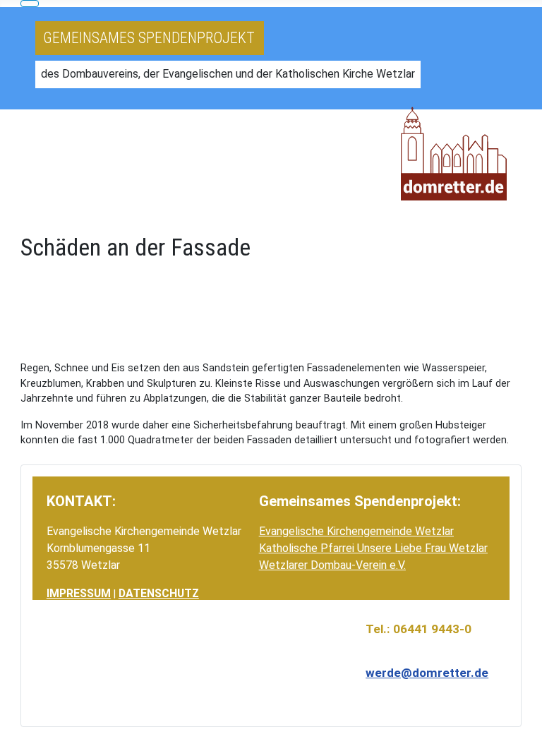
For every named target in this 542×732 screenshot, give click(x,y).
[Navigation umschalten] (29, 3)
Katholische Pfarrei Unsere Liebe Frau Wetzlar (373, 548)
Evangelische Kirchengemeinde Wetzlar (356, 531)
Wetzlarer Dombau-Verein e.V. (332, 565)
